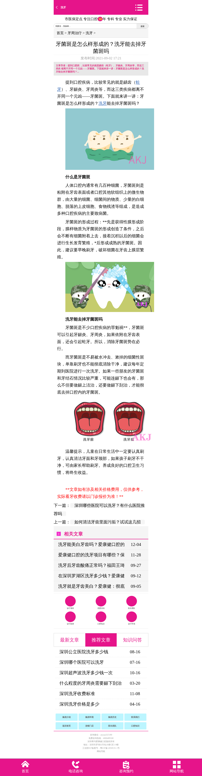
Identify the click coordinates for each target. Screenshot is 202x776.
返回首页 (66, 726)
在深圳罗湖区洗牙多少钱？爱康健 (91, 575)
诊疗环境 (131, 624)
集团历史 (112, 717)
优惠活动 (101, 608)
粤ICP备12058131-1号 (110, 748)
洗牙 (63, 7)
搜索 (142, 26)
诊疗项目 (70, 608)
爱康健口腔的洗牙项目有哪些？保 (91, 554)
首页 (60, 33)
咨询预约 (126, 771)
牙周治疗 (75, 33)
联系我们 (135, 717)
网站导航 (101, 751)
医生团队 (131, 608)
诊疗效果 (70, 624)
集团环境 (89, 717)
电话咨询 (76, 771)
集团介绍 (66, 717)
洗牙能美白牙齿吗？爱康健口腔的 (91, 544)
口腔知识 (101, 624)
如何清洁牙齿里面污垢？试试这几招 (107, 522)
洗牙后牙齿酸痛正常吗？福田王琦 (91, 565)
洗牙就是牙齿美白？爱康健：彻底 (91, 586)
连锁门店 (89, 726)
